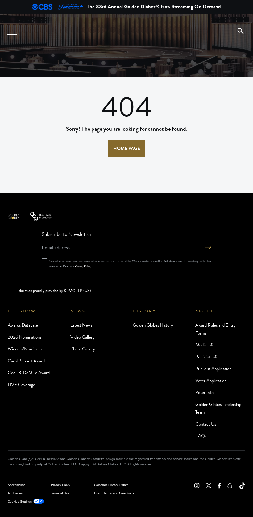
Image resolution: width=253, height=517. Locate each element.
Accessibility (16, 484)
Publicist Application (213, 368)
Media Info (204, 344)
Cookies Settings (20, 501)
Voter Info (204, 392)
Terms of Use (60, 493)
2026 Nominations (24, 337)
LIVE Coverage (21, 384)
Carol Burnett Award (26, 361)
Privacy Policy (83, 266)
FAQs (200, 435)
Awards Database (23, 325)
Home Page (126, 148)
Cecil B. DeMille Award (29, 372)
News (77, 311)
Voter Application (210, 380)
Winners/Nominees (25, 348)
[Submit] (208, 248)
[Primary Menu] (12, 31)
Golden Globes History (153, 325)
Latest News (81, 325)
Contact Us (205, 424)
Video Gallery (82, 337)
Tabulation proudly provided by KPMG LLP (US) (54, 290)
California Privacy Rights (111, 484)
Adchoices (15, 493)
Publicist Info (206, 357)
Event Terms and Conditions (114, 493)
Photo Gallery (82, 348)
